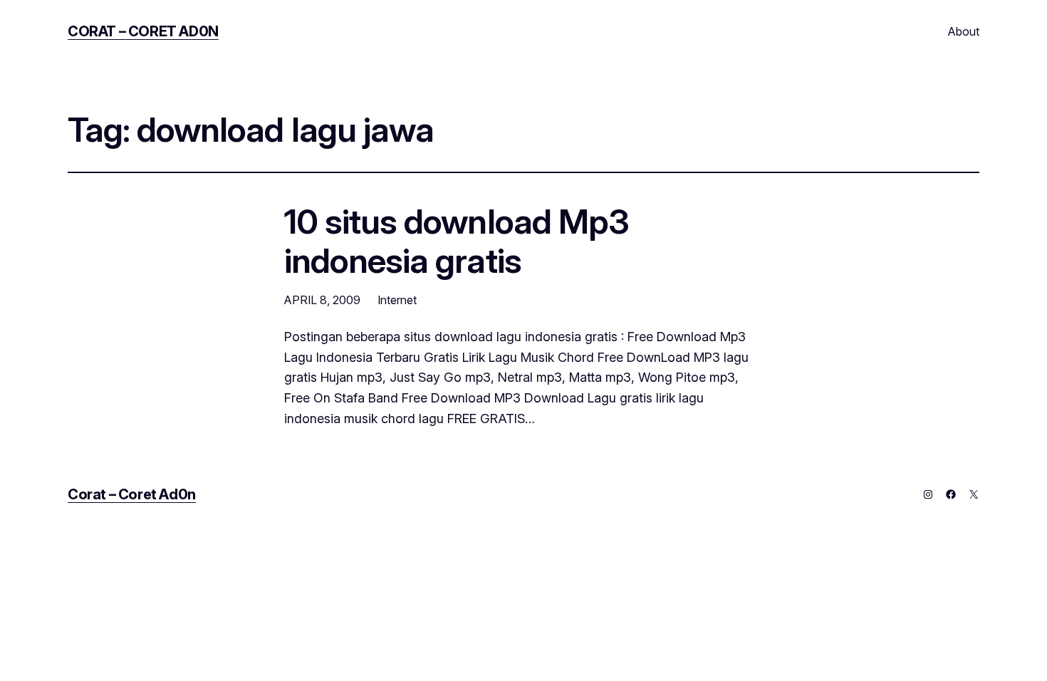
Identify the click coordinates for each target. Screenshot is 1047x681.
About (963, 31)
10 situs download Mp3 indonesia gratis (456, 241)
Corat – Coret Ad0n (143, 31)
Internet (397, 300)
